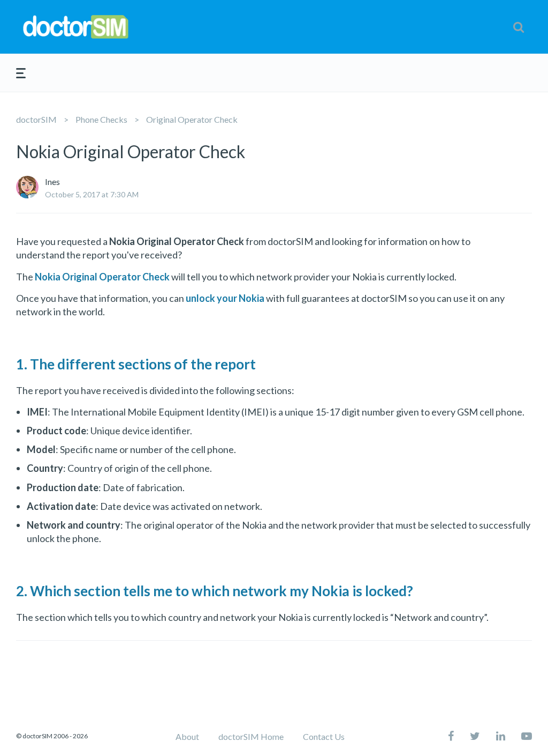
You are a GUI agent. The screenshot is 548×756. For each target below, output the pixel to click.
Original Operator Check (192, 119)
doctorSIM (36, 119)
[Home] (103, 27)
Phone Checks (101, 119)
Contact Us (324, 736)
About (187, 736)
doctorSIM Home (251, 736)
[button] (518, 27)
